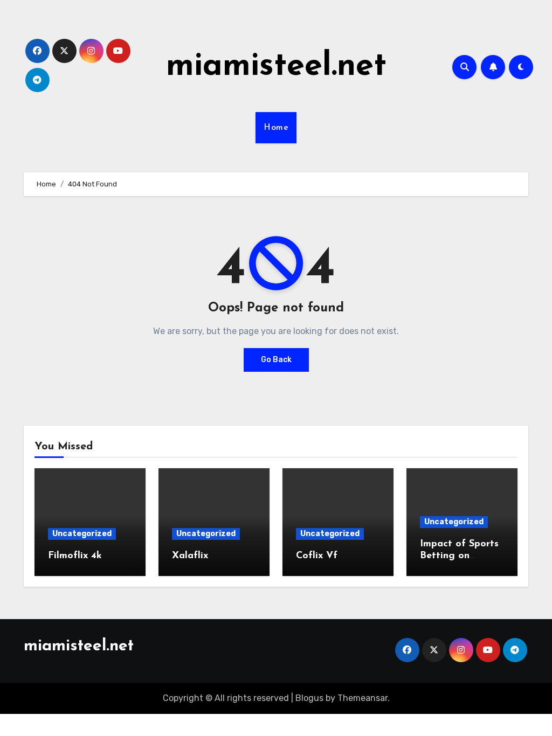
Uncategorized (82, 533)
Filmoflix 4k (75, 556)
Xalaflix (190, 556)
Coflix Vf (316, 556)
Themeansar (362, 698)
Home (276, 127)
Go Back (276, 359)
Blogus (309, 698)
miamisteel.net (276, 67)
